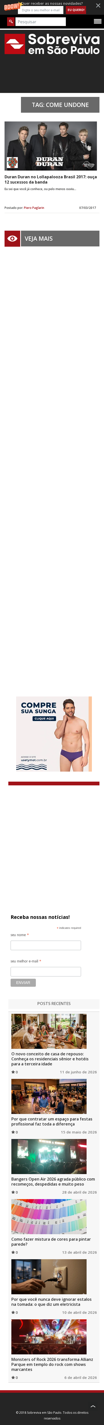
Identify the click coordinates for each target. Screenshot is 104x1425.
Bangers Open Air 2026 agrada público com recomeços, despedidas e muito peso (53, 1181)
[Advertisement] (52, 464)
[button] (52, 7)
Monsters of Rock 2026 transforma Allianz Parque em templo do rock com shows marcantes (52, 1364)
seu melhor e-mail (26, 962)
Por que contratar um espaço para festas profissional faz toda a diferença (51, 1121)
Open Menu (97, 21)
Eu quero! (76, 10)
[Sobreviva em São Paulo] (52, 44)
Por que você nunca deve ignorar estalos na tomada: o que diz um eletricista (51, 1302)
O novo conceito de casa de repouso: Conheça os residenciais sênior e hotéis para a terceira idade (50, 1059)
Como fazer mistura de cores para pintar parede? (51, 1241)
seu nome (20, 935)
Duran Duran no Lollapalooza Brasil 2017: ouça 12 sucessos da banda (51, 179)
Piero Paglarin (34, 208)
